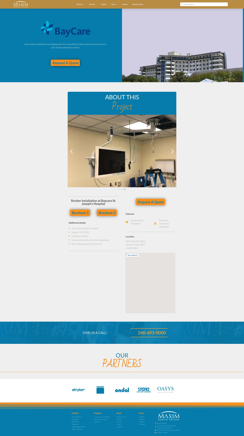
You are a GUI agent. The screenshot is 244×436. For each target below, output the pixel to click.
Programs (98, 413)
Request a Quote (137, 4)
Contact (124, 4)
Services (91, 4)
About (113, 4)
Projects (103, 4)
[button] (71, 151)
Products (79, 4)
